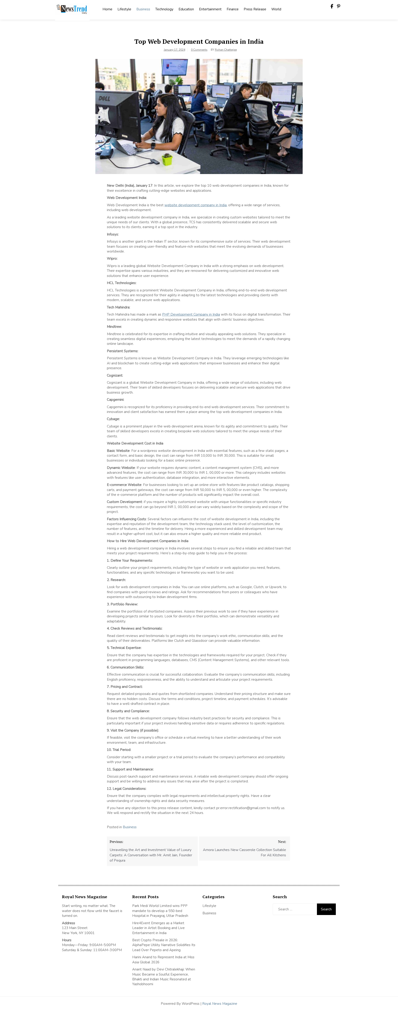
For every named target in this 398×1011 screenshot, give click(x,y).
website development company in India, (195, 205)
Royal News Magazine (219, 1003)
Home (107, 9)
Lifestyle (124, 9)
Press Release (255, 9)
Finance (233, 9)
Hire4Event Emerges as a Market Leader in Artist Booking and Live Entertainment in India (158, 928)
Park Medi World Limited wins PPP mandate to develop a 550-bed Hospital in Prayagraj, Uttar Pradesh (160, 911)
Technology (164, 9)
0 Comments (199, 50)
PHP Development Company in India (191, 314)
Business (143, 9)
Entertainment (210, 9)
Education (186, 9)
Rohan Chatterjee (226, 50)
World (276, 9)
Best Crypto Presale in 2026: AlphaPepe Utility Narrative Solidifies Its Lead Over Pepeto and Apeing (163, 945)
